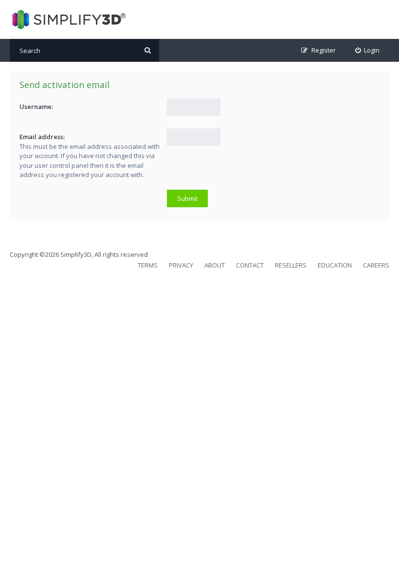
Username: (36, 106)
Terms (148, 265)
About (214, 265)
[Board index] (68, 19)
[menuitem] (367, 50)
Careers (376, 265)
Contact (250, 265)
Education (335, 265)
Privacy (181, 265)
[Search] (147, 50)
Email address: (42, 136)
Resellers (291, 265)
